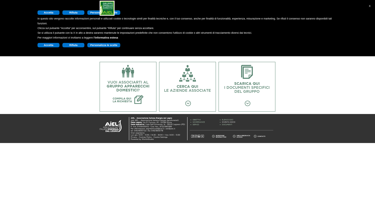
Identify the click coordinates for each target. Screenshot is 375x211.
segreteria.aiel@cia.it (155, 129)
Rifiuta (73, 12)
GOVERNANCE (199, 122)
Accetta (48, 12)
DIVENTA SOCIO (228, 122)
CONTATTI (261, 136)
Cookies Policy (145, 137)
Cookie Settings (160, 137)
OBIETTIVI (197, 120)
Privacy (134, 137)
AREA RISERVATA (243, 135)
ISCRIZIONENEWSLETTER (221, 136)
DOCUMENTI (227, 124)
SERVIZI (196, 124)
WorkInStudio (148, 139)
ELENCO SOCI (227, 120)
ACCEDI (239, 137)
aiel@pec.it (170, 129)
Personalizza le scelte (103, 45)
